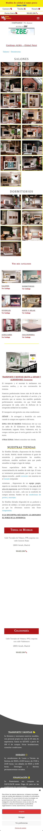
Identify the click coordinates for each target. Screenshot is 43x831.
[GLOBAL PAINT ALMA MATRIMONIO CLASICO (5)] (11, 208)
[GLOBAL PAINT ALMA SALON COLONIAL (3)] (11, 154)
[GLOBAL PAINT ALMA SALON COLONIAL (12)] (11, 186)
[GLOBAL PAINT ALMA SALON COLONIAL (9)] (11, 92)
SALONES (5, 286)
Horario (35, 9)
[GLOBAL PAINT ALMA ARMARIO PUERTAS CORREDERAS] (11, 224)
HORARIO (20, 755)
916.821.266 (31, 13)
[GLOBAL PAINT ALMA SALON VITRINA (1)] (11, 170)
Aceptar (21, 811)
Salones (6, 52)
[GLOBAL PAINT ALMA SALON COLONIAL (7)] (32, 92)
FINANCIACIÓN (20, 777)
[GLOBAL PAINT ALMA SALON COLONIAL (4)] (11, 76)
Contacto (6, 9)
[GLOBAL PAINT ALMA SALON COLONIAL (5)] (11, 123)
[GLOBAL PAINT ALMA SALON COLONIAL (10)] (11, 107)
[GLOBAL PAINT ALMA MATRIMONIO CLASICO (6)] (11, 240)
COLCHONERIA (28, 335)
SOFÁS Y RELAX (28, 310)
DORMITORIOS (28, 286)
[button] (40, 790)
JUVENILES (6, 310)
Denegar (21, 817)
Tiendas (20, 9)
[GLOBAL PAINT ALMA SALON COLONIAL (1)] (32, 154)
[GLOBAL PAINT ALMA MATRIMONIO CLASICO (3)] (32, 208)
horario (7, 479)
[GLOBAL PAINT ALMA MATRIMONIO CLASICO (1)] (32, 224)
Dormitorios (16, 52)
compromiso (6, 510)
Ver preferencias (21, 823)
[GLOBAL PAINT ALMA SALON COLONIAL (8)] (32, 76)
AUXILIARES (7, 335)
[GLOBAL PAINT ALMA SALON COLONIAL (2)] (32, 139)
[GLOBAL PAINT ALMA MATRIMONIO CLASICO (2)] (11, 255)
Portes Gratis (10, 13)
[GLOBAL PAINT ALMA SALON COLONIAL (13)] (32, 170)
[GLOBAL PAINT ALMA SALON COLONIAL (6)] (32, 123)
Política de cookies (20, 828)
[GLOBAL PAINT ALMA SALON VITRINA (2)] (32, 107)
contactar (24, 476)
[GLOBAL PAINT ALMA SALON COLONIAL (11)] (11, 139)
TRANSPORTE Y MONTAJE (20, 732)
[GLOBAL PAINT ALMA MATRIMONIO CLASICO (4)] (32, 240)
